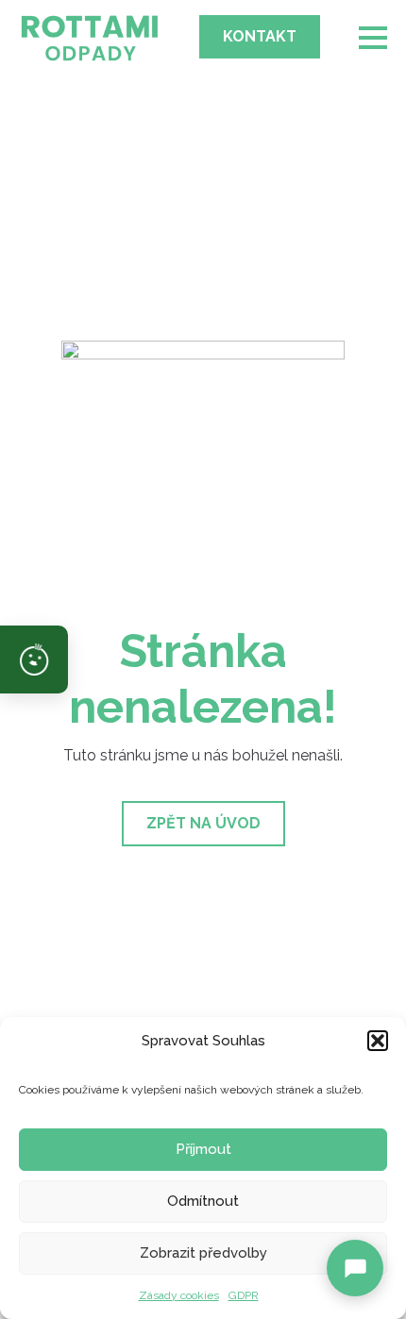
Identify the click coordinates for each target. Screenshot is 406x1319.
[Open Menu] (373, 38)
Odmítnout (203, 1201)
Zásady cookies (179, 1295)
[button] (377, 1040)
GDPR (243, 1295)
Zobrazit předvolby (203, 1252)
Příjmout (203, 1149)
